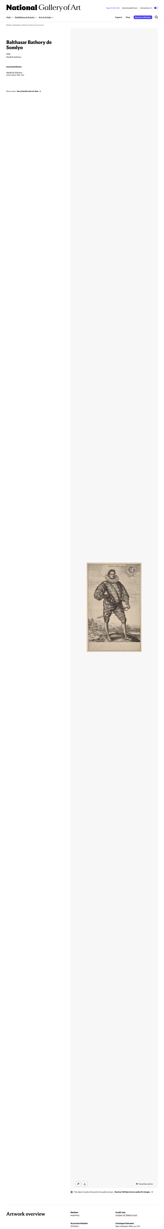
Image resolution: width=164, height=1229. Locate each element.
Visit (8, 17)
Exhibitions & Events (24, 17)
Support (118, 17)
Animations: (146, 8)
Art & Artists (45, 17)
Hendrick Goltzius (14, 72)
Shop (128, 17)
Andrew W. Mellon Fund (126, 1215)
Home (8, 25)
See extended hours (129, 8)
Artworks (16, 25)
